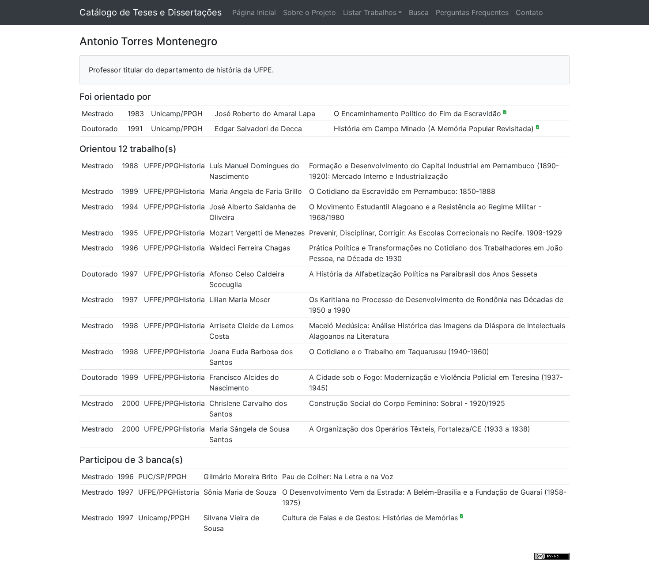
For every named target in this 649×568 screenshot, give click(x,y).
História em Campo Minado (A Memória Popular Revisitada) (435, 128)
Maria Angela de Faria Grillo (255, 191)
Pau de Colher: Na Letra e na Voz (337, 476)
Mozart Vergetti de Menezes (257, 232)
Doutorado (100, 128)
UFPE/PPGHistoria (174, 165)
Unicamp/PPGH (177, 113)
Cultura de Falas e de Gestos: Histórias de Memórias (371, 517)
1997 (130, 273)
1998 (130, 325)
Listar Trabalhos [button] (369, 12)
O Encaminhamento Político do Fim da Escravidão (418, 113)
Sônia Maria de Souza (240, 492)
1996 (130, 247)
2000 (131, 403)
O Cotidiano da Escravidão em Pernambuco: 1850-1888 (402, 191)
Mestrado (97, 113)
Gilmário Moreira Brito (241, 476)
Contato (529, 12)
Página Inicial (254, 12)
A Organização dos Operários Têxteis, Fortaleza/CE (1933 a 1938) (419, 428)
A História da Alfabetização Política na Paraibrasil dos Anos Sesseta (423, 273)
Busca (419, 12)
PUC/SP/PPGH (162, 476)
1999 (130, 377)
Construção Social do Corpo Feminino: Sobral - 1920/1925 (407, 403)
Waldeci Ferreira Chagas (249, 247)
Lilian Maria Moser (239, 299)
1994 (130, 206)
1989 (130, 191)
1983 (136, 113)
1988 (130, 165)
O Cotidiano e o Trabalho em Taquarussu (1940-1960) (399, 351)
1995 (130, 232)
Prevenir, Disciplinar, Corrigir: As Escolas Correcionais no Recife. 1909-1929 (435, 232)
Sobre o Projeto (309, 12)
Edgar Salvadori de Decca (258, 128)
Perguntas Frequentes (472, 12)
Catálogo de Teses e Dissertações (150, 12)
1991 (135, 128)
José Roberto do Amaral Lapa (265, 113)
